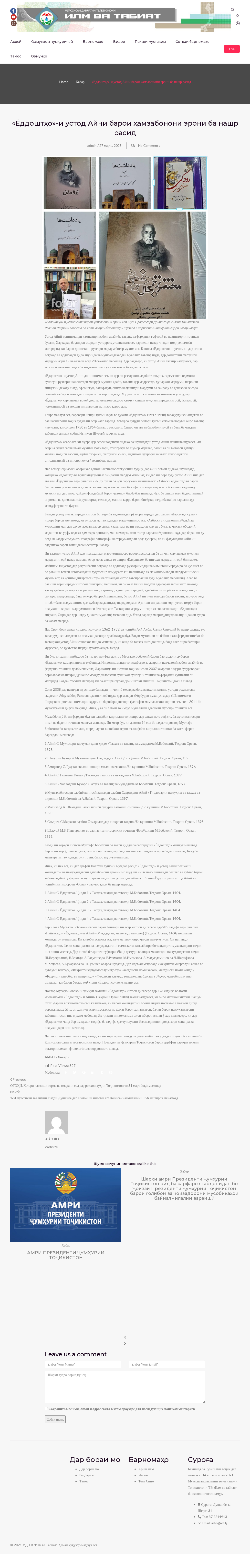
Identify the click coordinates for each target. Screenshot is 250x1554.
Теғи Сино (146, 1481)
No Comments (149, 145)
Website (51, 1147)
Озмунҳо (39, 56)
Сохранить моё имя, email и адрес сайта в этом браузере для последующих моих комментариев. (122, 1409)
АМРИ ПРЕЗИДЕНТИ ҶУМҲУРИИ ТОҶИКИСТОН (65, 1255)
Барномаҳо (93, 41)
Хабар (80, 82)
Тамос (15, 56)
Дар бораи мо (89, 1469)
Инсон (143, 1475)
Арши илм (146, 1469)
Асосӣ (15, 41)
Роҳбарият (86, 1475)
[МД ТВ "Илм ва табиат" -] (124, 17)
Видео (119, 41)
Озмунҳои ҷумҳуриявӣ (52, 41)
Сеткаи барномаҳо (192, 41)
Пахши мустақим (150, 41)
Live (232, 49)
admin (91, 145)
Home (63, 82)
